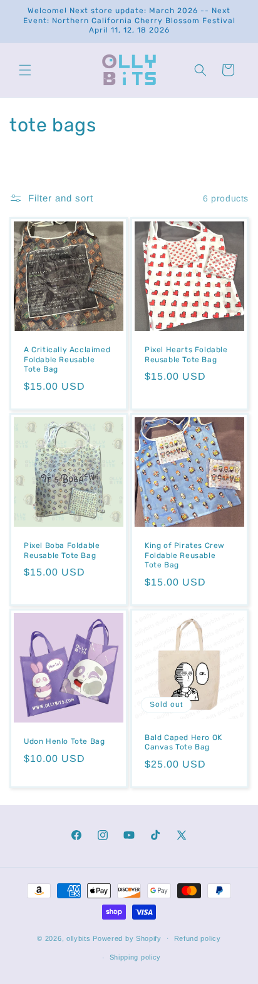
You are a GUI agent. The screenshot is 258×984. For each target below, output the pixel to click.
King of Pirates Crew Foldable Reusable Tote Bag (185, 555)
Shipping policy (136, 957)
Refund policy (197, 938)
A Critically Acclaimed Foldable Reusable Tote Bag (67, 359)
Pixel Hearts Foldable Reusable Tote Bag (186, 354)
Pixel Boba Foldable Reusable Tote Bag (62, 550)
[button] (25, 70)
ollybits (78, 937)
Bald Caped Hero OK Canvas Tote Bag (183, 742)
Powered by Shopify (127, 937)
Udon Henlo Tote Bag (64, 741)
